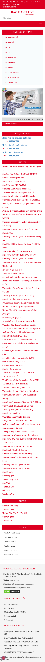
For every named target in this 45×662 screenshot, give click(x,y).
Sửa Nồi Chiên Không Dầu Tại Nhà (17, 387)
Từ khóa (22, 527)
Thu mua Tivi (8, 487)
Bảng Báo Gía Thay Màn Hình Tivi (17, 420)
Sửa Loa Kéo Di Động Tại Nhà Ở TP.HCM (19, 174)
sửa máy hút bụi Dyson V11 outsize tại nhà (20, 303)
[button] (5, 101)
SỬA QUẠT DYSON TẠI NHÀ (14, 336)
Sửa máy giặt (8, 475)
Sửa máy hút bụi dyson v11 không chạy (19, 196)
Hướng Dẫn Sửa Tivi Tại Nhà (14, 513)
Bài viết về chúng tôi (14, 598)
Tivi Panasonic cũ (11, 78)
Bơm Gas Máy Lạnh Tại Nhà (14, 181)
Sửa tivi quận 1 (8, 517)
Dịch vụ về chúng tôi (13, 625)
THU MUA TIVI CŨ (10, 376)
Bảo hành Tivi (8, 494)
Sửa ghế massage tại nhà (13, 177)
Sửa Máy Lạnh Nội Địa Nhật (14, 185)
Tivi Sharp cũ (9, 62)
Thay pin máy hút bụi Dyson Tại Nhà (18, 431)
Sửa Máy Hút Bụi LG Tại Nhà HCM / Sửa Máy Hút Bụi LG (21, 647)
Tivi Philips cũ (10, 67)
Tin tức (22, 501)
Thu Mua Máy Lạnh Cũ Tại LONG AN (18, 372)
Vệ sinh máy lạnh (10, 479)
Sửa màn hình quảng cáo (13, 273)
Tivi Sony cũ (9, 42)
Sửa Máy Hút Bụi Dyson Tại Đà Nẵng (18, 295)
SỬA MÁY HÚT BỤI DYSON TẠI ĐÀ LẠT (19, 255)
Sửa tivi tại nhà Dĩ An (11, 413)
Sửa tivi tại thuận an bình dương (16, 299)
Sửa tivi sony (8, 509)
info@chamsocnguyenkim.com (21, 584)
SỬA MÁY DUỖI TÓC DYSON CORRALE (19, 339)
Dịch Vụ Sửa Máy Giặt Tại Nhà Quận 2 (18, 332)
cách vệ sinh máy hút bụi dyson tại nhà (19, 277)
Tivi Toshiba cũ (10, 83)
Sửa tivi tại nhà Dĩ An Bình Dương (17, 453)
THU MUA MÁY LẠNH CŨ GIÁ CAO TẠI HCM (21, 328)
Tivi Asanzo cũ (10, 57)
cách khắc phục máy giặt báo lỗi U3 (18, 358)
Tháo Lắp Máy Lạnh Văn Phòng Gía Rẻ (19, 325)
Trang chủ (19, 119)
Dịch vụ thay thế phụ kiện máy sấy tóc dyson (22, 211)
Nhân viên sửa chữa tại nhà (14, 145)
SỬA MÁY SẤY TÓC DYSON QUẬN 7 (17, 251)
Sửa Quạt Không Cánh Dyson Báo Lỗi (18, 192)
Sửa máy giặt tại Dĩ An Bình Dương (17, 409)
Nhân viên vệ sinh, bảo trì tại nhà (16, 138)
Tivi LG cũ (8, 47)
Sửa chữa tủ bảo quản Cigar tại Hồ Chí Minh (21, 402)
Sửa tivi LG (7, 520)
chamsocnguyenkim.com (20, 587)
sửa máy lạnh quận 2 (11, 317)
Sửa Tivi (6, 483)
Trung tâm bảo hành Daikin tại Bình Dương (21, 391)
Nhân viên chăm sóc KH (12, 152)
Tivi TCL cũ (8, 52)
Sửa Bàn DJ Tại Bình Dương (14, 450)
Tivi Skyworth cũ (11, 73)
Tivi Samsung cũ (11, 37)
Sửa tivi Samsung (10, 505)
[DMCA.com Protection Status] (12, 591)
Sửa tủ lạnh (7, 472)
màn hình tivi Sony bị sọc (13, 361)
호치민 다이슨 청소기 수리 (13, 269)
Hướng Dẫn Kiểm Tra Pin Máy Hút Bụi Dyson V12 (21, 632)
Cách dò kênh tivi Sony (12, 365)
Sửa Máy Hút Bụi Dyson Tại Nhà (16, 468)
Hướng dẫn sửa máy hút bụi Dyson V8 (19, 306)
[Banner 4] (22, 101)
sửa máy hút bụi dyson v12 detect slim (19, 321)
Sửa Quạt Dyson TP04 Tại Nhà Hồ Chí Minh (21, 200)
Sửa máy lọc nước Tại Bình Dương (17, 446)
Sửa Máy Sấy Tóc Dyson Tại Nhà (16, 464)
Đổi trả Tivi (7, 490)
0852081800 (14, 141)
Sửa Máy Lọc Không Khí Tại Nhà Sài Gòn (20, 435)
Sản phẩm (26, 119)
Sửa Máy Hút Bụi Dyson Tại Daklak (17, 258)
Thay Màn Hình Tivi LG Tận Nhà (16, 417)
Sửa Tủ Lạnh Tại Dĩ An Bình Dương (17, 406)
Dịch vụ (22, 162)
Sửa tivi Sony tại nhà (11, 369)
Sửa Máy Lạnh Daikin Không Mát (16, 189)
